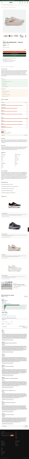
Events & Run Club (3, 451)
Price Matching (2, 445)
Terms (1, 454)
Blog (1, 450)
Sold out (14, 51)
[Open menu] (2, 2)
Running (4, 7)
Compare (7, 66)
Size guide (25, 49)
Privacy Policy (2, 453)
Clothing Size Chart (3, 443)
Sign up (12, 435)
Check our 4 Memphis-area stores (11, 60)
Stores (23, 0)
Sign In (27, 0)
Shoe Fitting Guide (3, 444)
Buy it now (14, 55)
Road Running (7, 7)
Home (1, 7)
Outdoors (16, 436)
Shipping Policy (17, 445)
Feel (5, 66)
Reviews (13, 66)
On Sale (16, 438)
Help (25, 0)
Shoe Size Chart (3, 442)
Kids (15, 435)
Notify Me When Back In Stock (14, 53)
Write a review (25, 296)
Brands (16, 437)
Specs (9, 66)
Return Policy (16, 444)
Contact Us (16, 442)
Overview (2, 66)
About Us (2, 449)
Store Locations (3, 452)
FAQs (11, 66)
